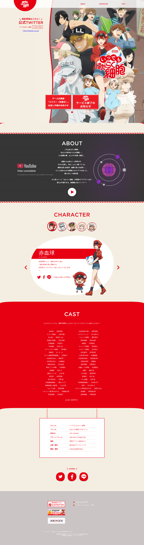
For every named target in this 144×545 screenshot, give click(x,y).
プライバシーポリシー (83, 505)
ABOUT (82, 4)
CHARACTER (103, 4)
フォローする (37, 27)
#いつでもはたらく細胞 (25, 27)
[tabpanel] (58, 102)
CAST (123, 4)
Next (118, 267)
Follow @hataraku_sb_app (31, 31)
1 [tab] (72, 112)
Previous (25, 267)
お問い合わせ (80, 502)
